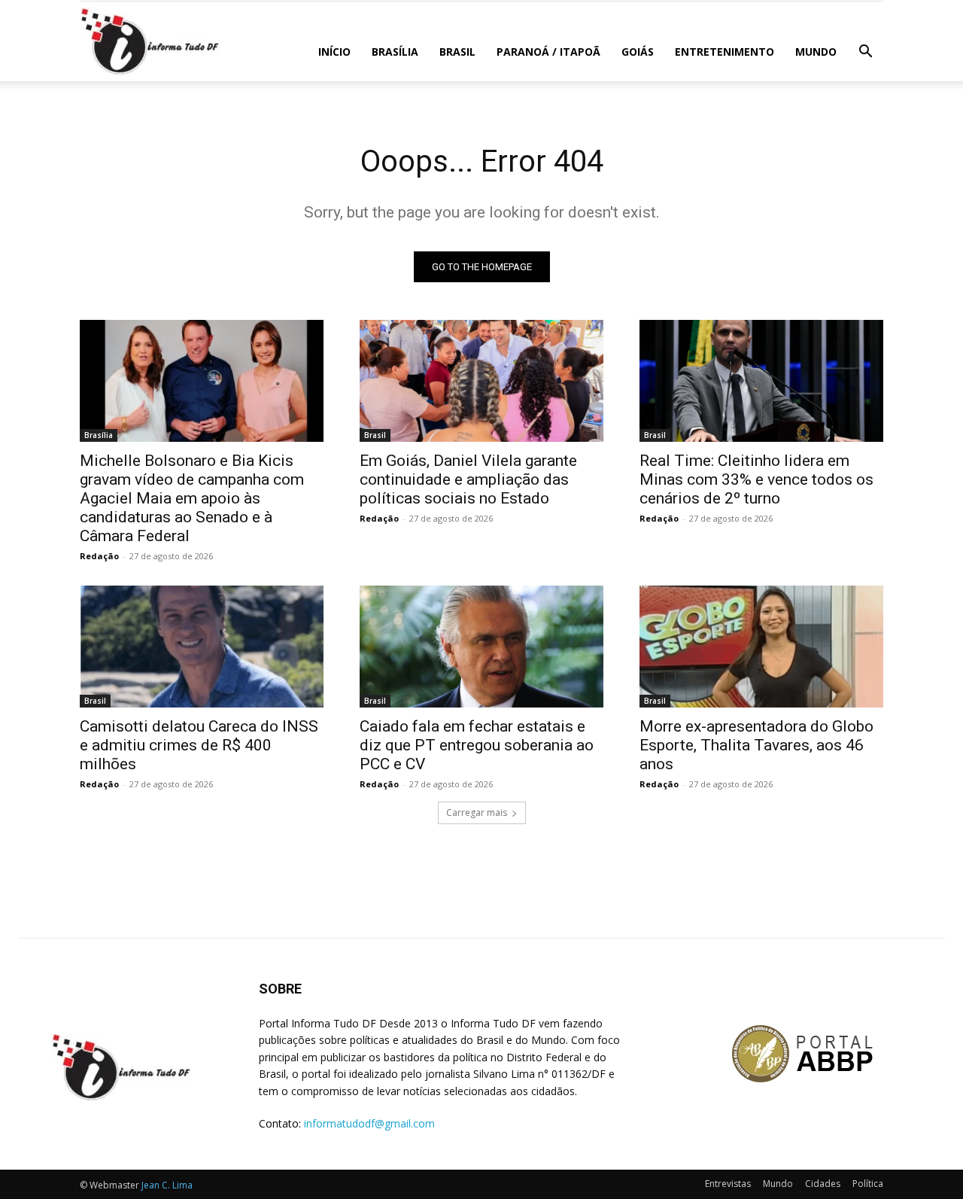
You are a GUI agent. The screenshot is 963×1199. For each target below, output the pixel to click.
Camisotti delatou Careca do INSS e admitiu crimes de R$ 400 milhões (199, 745)
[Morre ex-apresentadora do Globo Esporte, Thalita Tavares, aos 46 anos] (761, 647)
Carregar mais (476, 812)
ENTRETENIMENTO (724, 51)
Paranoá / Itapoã (548, 51)
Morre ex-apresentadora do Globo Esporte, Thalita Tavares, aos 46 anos (756, 745)
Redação (99, 555)
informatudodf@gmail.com (369, 1123)
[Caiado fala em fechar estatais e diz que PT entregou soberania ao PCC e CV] (481, 647)
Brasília (395, 51)
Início (334, 51)
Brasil (457, 51)
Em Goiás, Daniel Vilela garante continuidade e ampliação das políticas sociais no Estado (468, 479)
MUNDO (816, 51)
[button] (865, 53)
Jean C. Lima (167, 1185)
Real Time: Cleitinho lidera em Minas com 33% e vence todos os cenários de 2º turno (756, 479)
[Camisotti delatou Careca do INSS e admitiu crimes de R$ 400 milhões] (202, 647)
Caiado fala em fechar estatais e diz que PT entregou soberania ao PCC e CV (477, 745)
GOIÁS (637, 51)
